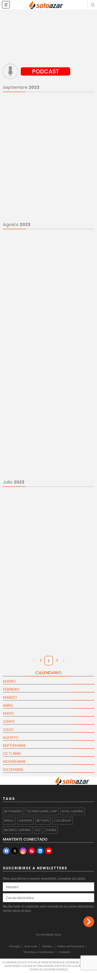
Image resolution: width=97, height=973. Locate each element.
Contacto (64, 952)
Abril (8, 705)
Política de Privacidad (70, 946)
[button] (92, 4)
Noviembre (14, 761)
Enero (9, 681)
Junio (9, 721)
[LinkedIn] (40, 850)
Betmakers (13, 811)
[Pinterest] (31, 850)
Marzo (10, 697)
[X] (14, 850)
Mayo (8, 713)
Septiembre (14, 745)
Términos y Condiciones (38, 952)
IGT (38, 830)
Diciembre (13, 769)
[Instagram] (23, 850)
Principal (14, 946)
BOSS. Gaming (73, 811)
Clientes (47, 946)
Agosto (11, 737)
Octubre (12, 753)
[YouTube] (48, 850)
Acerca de (30, 946)
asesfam (25, 820)
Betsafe (42, 820)
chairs (50, 830)
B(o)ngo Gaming (17, 830)
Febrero (11, 689)
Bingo (9, 820)
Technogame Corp (41, 811)
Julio (8, 729)
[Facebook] (6, 850)
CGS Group (62, 820)
